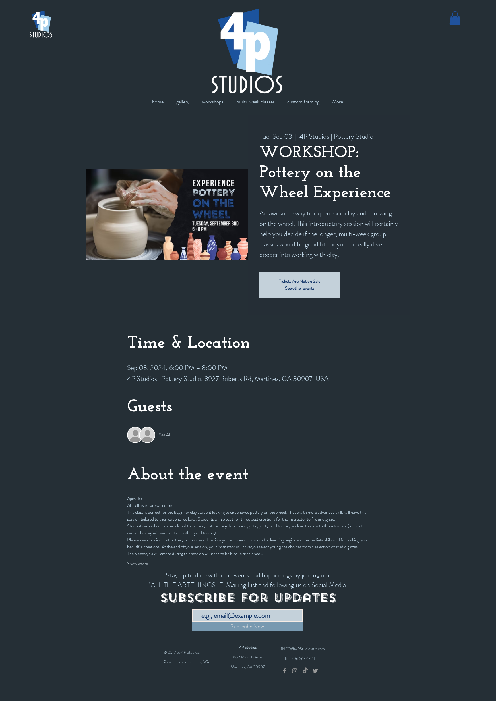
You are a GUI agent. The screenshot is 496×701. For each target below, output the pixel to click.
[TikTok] (305, 670)
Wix (206, 662)
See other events (299, 288)
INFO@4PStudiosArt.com (303, 649)
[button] (455, 18)
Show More (137, 564)
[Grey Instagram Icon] (294, 670)
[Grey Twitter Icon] (315, 670)
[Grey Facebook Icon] (284, 670)
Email (197, 605)
